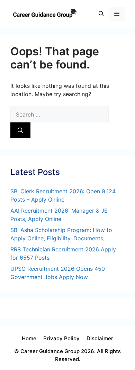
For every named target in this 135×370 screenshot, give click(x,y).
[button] (101, 13)
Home (29, 338)
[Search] (20, 130)
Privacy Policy (61, 338)
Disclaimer (100, 338)
